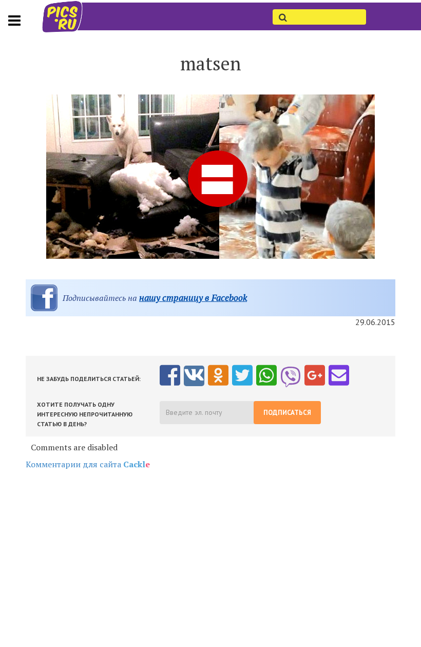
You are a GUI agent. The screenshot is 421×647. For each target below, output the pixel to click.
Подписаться (287, 412)
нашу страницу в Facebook (193, 297)
